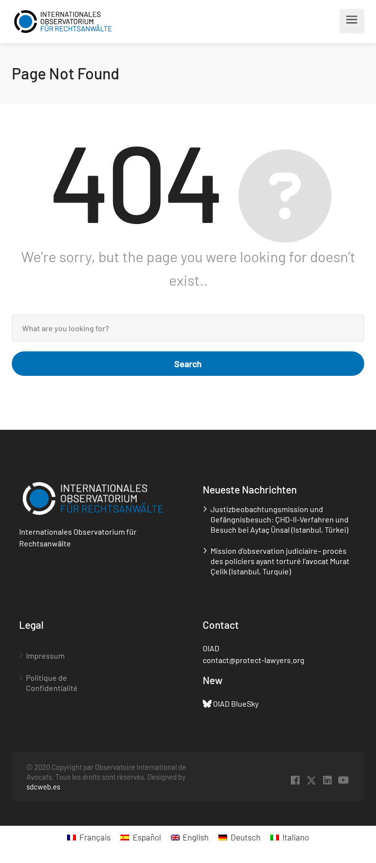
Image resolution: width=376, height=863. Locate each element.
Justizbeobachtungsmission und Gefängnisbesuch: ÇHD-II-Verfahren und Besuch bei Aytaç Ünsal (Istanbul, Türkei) (280, 519)
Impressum (45, 655)
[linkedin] (327, 780)
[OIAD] (63, 21)
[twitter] (311, 780)
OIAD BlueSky (235, 703)
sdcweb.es (43, 786)
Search (188, 363)
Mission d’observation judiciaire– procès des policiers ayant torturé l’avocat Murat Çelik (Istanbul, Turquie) (280, 561)
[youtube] (343, 780)
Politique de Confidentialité (52, 682)
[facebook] (295, 780)
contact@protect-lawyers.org (254, 660)
